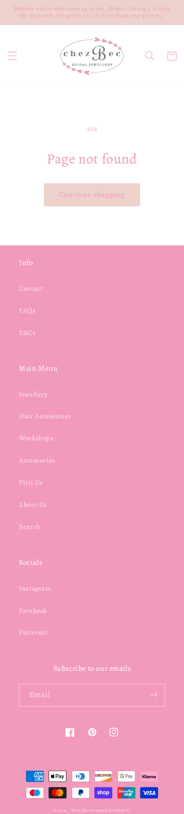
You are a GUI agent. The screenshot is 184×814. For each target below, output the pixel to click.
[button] (12, 56)
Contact (31, 288)
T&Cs (27, 332)
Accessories (37, 460)
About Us (33, 504)
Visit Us (31, 482)
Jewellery (33, 394)
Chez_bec (80, 810)
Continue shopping (92, 194)
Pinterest (33, 632)
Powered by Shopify (110, 810)
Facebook (33, 610)
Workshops (36, 438)
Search (30, 526)
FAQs (27, 310)
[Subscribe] (154, 695)
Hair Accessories (45, 416)
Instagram (35, 588)
